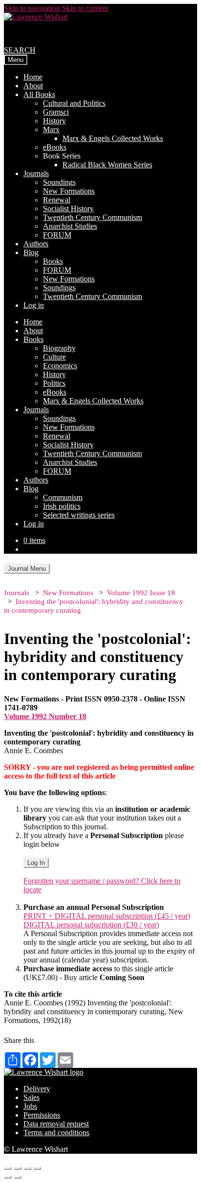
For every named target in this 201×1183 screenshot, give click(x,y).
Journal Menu (27, 568)
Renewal (56, 200)
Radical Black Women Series (107, 164)
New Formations (69, 191)
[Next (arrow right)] (17, 1177)
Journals (36, 173)
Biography (59, 348)
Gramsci (56, 112)
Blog (31, 252)
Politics (54, 383)
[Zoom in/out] (37, 1168)
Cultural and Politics (74, 103)
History (54, 121)
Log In (36, 862)
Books (53, 261)
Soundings (59, 182)
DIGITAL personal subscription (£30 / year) (91, 925)
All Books (39, 94)
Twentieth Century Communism (92, 217)
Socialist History (68, 208)
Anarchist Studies (70, 226)
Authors (35, 244)
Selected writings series (79, 515)
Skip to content (85, 8)
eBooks (54, 147)
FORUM (57, 235)
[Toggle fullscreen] (27, 1168)
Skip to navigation (32, 8)
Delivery (36, 1088)
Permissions (41, 1115)
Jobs (30, 1106)
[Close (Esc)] (8, 1168)
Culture (54, 357)
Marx (51, 129)
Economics (60, 365)
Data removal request (56, 1124)
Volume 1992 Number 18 (45, 716)
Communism (62, 497)
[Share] (17, 1168)
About (33, 85)
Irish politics (61, 506)
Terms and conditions (56, 1132)
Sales (31, 1097)
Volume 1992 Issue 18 (141, 593)
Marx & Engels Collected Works (112, 138)
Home (32, 77)
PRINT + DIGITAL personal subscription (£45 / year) (106, 916)
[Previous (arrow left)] (8, 1177)
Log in (33, 305)
